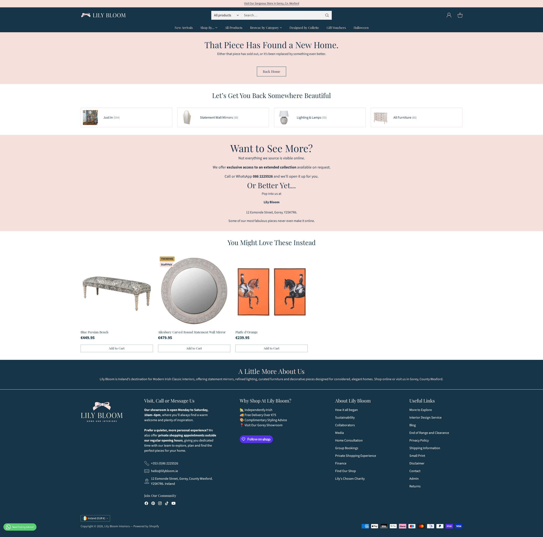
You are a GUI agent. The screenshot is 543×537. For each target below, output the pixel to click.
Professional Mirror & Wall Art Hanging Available (271, 2)
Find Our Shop (345, 471)
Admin (414, 478)
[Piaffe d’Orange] (271, 291)
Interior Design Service (425, 417)
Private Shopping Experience (355, 455)
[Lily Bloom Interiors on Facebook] (146, 504)
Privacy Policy (419, 440)
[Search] (327, 15)
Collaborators (345, 425)
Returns (415, 486)
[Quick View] (147, 260)
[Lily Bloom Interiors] (103, 15)
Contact (414, 471)
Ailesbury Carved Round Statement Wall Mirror (192, 332)
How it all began (346, 410)
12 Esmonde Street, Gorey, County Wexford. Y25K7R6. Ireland (182, 481)
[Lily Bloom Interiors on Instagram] (159, 504)
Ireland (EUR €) (96, 518)
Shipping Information (424, 448)
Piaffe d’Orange (246, 332)
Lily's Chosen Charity (350, 478)
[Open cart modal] (460, 15)
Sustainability (345, 417)
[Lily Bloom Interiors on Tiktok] (166, 504)
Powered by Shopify (146, 526)
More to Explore (420, 410)
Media (339, 432)
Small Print (417, 455)
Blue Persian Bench (94, 332)
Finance (340, 463)
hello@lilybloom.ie (164, 471)
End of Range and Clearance (429, 432)
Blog (412, 425)
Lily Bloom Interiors (117, 526)
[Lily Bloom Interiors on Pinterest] (153, 504)
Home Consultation (349, 440)
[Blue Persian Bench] (117, 291)
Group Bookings (346, 448)
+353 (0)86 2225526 (164, 463)
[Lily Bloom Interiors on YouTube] (173, 504)
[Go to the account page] (449, 15)
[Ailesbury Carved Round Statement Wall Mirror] (194, 291)
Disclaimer (416, 463)
